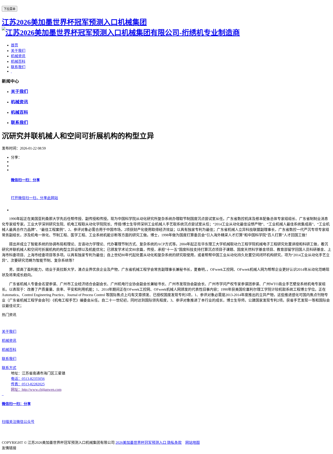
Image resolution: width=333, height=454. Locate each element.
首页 (14, 45)
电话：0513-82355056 (28, 379)
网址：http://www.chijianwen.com (36, 389)
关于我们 (18, 51)
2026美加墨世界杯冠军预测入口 (141, 442)
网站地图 (192, 442)
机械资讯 (18, 56)
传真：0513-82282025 (28, 384)
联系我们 (18, 67)
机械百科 (18, 61)
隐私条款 (174, 442)
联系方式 (9, 368)
